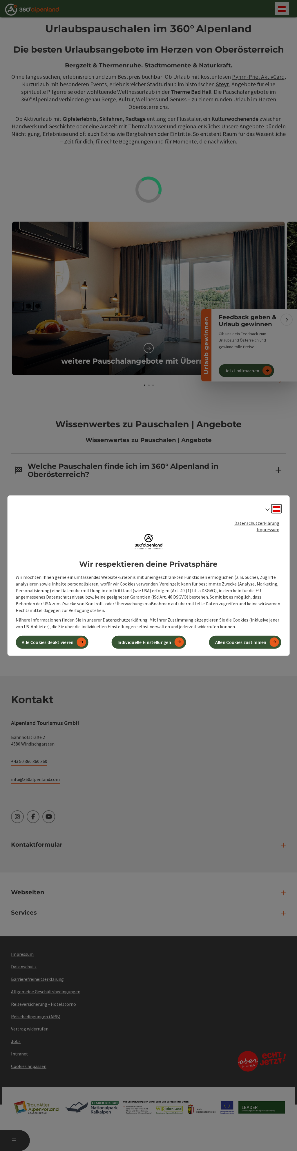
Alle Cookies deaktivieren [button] (48, 642)
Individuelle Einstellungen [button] (144, 642)
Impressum (268, 529)
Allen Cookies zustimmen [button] (241, 642)
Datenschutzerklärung (256, 523)
